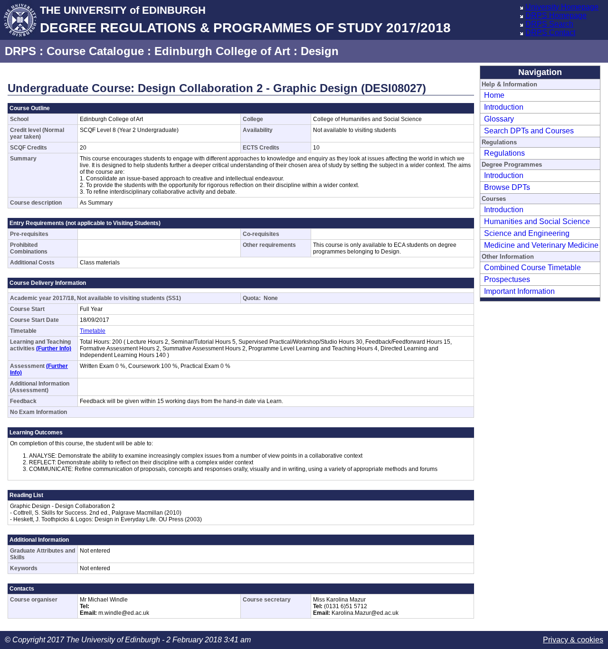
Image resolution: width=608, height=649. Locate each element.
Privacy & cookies (573, 640)
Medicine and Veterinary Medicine (541, 245)
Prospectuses (507, 279)
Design (320, 51)
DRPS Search (549, 24)
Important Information (519, 291)
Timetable (92, 331)
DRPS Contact (550, 32)
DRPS (20, 51)
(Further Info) (53, 348)
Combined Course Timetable (532, 267)
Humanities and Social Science (537, 221)
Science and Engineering (527, 233)
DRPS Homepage (556, 15)
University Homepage (561, 7)
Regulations (504, 153)
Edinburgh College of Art (222, 51)
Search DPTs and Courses (529, 131)
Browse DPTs (507, 187)
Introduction (503, 107)
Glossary (499, 119)
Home (494, 95)
